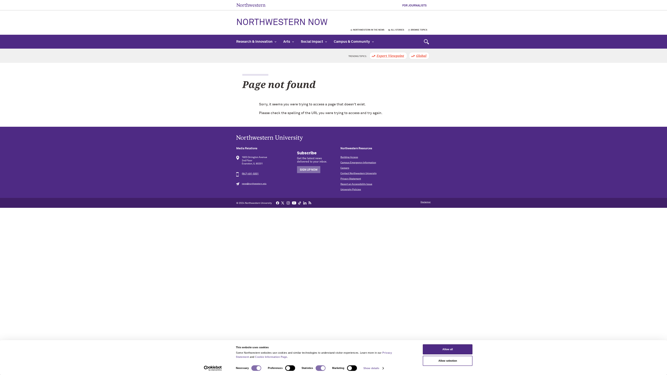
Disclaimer (426, 202)
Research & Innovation (254, 41)
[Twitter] (282, 203)
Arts (287, 41)
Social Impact (312, 41)
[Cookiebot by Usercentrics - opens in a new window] (213, 368)
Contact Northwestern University (358, 173)
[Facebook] (277, 203)
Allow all (447, 349)
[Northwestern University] (333, 138)
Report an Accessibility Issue (356, 184)
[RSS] (310, 203)
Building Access (349, 157)
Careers (344, 168)
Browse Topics (419, 30)
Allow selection (447, 360)
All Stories (397, 30)
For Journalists (414, 5)
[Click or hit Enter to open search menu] (426, 41)
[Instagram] (288, 203)
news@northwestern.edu (254, 184)
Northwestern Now (282, 22)
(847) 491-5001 (250, 174)
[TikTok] (299, 203)
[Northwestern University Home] (251, 5)
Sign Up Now (309, 169)
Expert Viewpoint (390, 56)
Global (421, 56)
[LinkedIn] (304, 203)
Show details (371, 368)
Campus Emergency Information (358, 162)
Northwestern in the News (368, 30)
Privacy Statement (350, 179)
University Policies (350, 189)
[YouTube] (294, 203)
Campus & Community (352, 41)
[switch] (290, 368)
